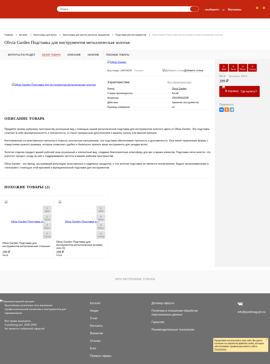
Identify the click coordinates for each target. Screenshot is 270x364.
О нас (94, 318)
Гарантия (158, 322)
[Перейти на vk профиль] (240, 303)
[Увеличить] (53, 85)
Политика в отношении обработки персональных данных (175, 312)
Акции (94, 310)
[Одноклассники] (226, 109)
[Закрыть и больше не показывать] (266, 339)
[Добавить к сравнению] (99, 75)
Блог (93, 348)
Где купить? (249, 91)
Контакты (96, 325)
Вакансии (96, 333)
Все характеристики (179, 82)
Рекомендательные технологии (173, 329)
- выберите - (212, 9)
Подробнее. (220, 349)
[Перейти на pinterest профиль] (248, 303)
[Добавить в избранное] (99, 67)
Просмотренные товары (135, 279)
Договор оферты (163, 303)
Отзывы (95, 340)
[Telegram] (232, 109)
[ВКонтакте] (221, 109)
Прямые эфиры (100, 355)
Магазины (234, 9)
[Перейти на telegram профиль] (254, 303)
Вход (248, 9)
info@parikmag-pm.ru (251, 311)
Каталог (95, 303)
